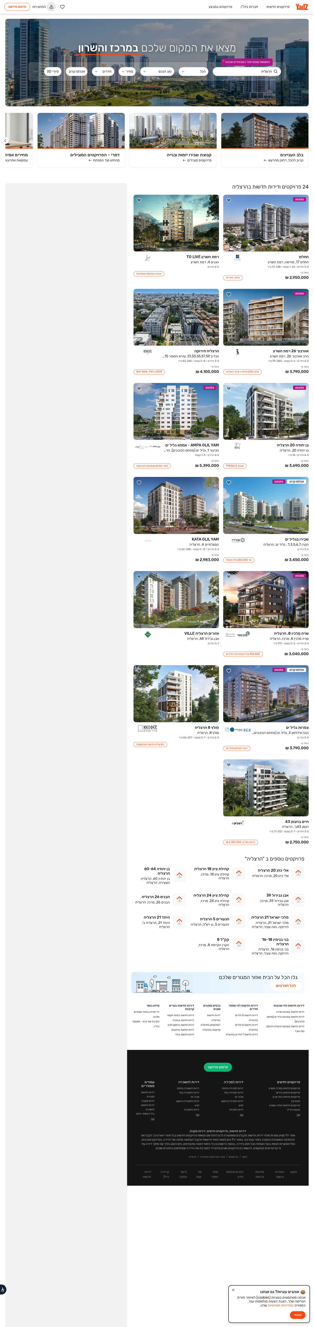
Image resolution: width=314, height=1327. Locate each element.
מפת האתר (214, 1025)
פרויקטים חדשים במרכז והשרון (284, 939)
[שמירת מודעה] (229, 51)
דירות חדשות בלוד (184, 885)
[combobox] (275, 21)
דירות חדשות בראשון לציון (181, 875)
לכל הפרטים (286, 836)
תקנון (294, 1022)
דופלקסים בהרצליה (210, 875)
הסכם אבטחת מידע (235, 1025)
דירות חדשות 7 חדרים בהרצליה (242, 885)
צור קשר (198, 1025)
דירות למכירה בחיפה (232, 939)
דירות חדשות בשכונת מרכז (290, 862)
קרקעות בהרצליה (211, 880)
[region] (66, 678)
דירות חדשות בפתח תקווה (180, 866)
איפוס (65, 21)
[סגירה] (233, 1290)
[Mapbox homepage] (16, 1317)
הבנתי (298, 1315)
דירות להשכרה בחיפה (188, 939)
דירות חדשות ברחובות (182, 880)
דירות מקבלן (148, 951)
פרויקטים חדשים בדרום (288, 943)
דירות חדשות (147, 1025)
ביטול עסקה (183, 1025)
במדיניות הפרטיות (280, 1305)
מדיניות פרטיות (259, 1025)
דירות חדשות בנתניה (183, 871)
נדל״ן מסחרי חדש (145, 964)
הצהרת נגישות (279, 1025)
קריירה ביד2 (165, 1025)
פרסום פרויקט (17, 7)
